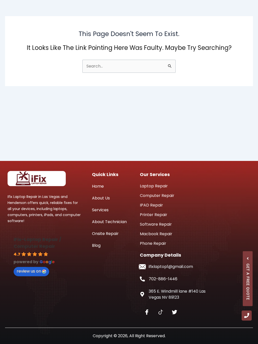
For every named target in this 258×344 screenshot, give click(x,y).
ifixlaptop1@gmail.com (171, 266)
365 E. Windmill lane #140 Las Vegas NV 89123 (177, 294)
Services (100, 210)
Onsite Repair (105, 233)
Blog (96, 245)
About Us (101, 198)
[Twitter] (174, 312)
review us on (29, 271)
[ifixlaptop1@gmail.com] (142, 266)
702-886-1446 (163, 279)
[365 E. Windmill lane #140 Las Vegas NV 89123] (142, 294)
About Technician (109, 222)
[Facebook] (146, 312)
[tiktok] (160, 312)
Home (98, 186)
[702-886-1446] (142, 279)
